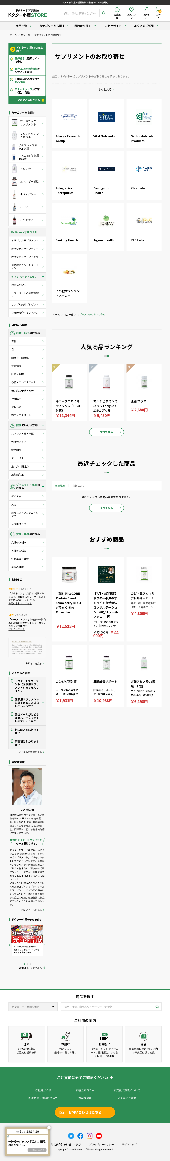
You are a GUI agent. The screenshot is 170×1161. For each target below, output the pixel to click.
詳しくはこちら (16, 629)
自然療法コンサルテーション (25, 266)
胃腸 (13, 341)
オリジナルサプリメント (25, 240)
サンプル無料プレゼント (25, 304)
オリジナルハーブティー (24, 248)
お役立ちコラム (85, 1090)
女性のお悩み (18, 542)
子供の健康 (17, 567)
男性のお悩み (18, 550)
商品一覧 (21, 26)
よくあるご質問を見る (30, 752)
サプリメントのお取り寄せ (48, 35)
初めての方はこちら (29, 100)
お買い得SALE (19, 285)
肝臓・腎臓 (17, 374)
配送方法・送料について (43, 1098)
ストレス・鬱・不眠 (22, 433)
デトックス (17, 458)
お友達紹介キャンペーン (25, 312)
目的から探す (82, 26)
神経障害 (16, 398)
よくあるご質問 (144, 26)
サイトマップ (129, 1144)
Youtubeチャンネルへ (30, 967)
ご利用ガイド (113, 26)
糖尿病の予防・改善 (22, 390)
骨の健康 (16, 366)
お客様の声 (85, 1098)
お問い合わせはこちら (20, 603)
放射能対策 (17, 474)
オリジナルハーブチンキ (25, 257)
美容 (13, 504)
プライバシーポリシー (101, 1144)
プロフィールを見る (31, 909)
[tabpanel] (27, 940)
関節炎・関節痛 (20, 357)
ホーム (13, 35)
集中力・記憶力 (20, 466)
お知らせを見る (34, 663)
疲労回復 (16, 450)
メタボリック (18, 524)
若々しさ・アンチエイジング (25, 514)
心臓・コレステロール (23, 382)
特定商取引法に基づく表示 (66, 1144)
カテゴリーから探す (52, 26)
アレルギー (17, 407)
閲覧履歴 (60, 485)
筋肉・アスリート (21, 415)
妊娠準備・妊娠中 (21, 559)
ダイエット (17, 496)
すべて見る (106, 432)
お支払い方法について (127, 1090)
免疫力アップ (18, 442)
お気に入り (78, 485)
